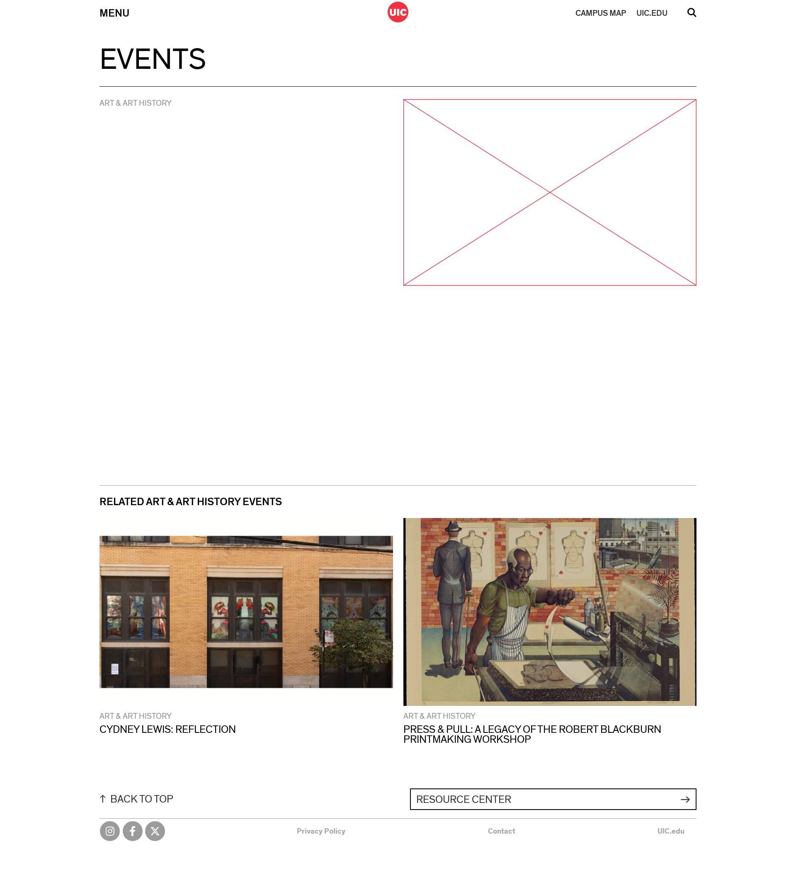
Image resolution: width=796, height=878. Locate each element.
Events (153, 60)
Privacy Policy (321, 831)
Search (691, 15)
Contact (501, 831)
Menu (114, 13)
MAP (600, 13)
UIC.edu (671, 831)
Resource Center (463, 799)
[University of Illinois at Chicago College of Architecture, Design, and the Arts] (398, 12)
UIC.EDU (651, 13)
